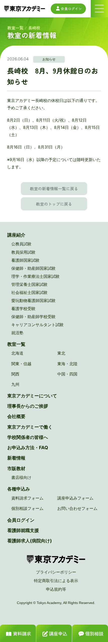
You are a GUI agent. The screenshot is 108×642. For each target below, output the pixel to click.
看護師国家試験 (25, 260)
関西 (15, 373)
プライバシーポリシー (56, 572)
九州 (15, 384)
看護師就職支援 (23, 530)
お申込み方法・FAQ (27, 447)
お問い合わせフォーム (77, 508)
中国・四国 (67, 373)
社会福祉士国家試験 (29, 292)
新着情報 (16, 458)
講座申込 (58, 633)
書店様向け (21, 477)
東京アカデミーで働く (29, 427)
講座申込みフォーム (75, 498)
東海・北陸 (67, 363)
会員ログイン (71, 8)
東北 (61, 353)
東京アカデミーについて (32, 395)
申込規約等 (56, 589)
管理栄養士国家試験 (29, 284)
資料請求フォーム (27, 498)
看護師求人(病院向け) (29, 540)
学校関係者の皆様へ (27, 437)
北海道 (17, 353)
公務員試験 (21, 243)
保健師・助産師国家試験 (33, 268)
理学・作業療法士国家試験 (35, 276)
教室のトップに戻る (54, 204)
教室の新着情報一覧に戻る (54, 188)
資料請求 (22, 633)
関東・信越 (21, 363)
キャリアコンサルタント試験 (37, 324)
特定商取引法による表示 (56, 580)
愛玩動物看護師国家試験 (33, 300)
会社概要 (16, 416)
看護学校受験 (23, 308)
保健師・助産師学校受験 (33, 316)
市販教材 (16, 468)
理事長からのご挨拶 (27, 406)
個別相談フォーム (27, 508)
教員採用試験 (23, 252)
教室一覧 (15, 28)
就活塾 (17, 332)
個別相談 (94, 633)
